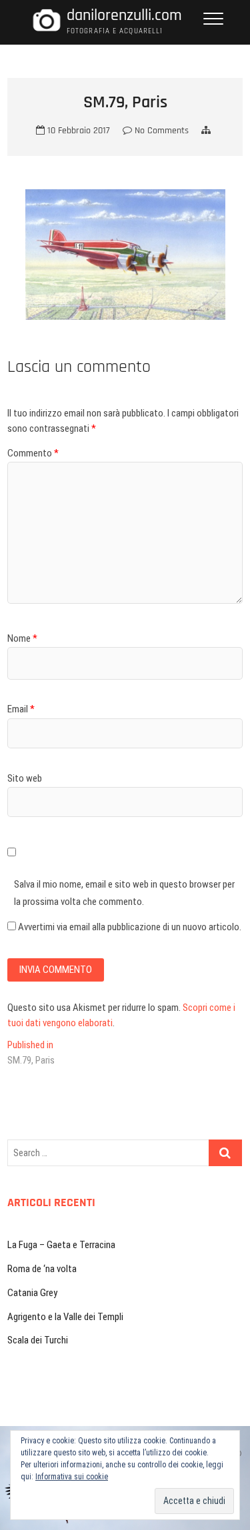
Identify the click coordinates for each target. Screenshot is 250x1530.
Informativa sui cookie (71, 1476)
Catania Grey (32, 1293)
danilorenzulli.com (124, 15)
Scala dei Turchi (37, 1340)
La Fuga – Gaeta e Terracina (61, 1245)
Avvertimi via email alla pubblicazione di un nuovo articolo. (129, 927)
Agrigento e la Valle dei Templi (65, 1317)
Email (21, 709)
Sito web (24, 778)
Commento (33, 453)
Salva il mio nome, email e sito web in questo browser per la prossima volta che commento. (124, 893)
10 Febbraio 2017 (77, 131)
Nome (22, 638)
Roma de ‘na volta (42, 1269)
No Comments (160, 131)
